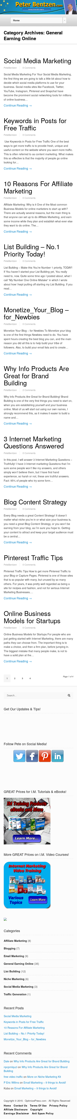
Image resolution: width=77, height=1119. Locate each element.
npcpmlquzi (10, 1067)
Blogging (10, 948)
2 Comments (29, 390)
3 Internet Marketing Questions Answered (34, 442)
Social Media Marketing (37, 60)
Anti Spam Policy (43, 1113)
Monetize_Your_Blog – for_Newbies (36, 313)
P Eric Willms (11, 1082)
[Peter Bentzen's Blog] (38, 13)
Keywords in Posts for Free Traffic (35, 124)
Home (7, 1105)
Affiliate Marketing (15, 941)
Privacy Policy (58, 1105)
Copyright (36, 1109)
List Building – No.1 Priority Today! (32, 250)
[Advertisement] (38, 728)
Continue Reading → (18, 105)
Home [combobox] (16, 20)
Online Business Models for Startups (32, 616)
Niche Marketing (14, 979)
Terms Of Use (38, 1105)
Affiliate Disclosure (15, 1109)
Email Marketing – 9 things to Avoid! (45, 1082)
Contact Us (20, 1105)
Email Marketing (14, 956)
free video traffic (13, 1077)
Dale (6, 1061)
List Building (12, 971)
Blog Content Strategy (35, 501)
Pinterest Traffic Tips (33, 557)
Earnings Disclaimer (16, 1113)
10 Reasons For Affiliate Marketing (38, 187)
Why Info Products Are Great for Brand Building (36, 375)
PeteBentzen (10, 67)
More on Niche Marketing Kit (44, 1077)
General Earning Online (18, 963)
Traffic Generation (15, 994)
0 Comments (29, 67)
